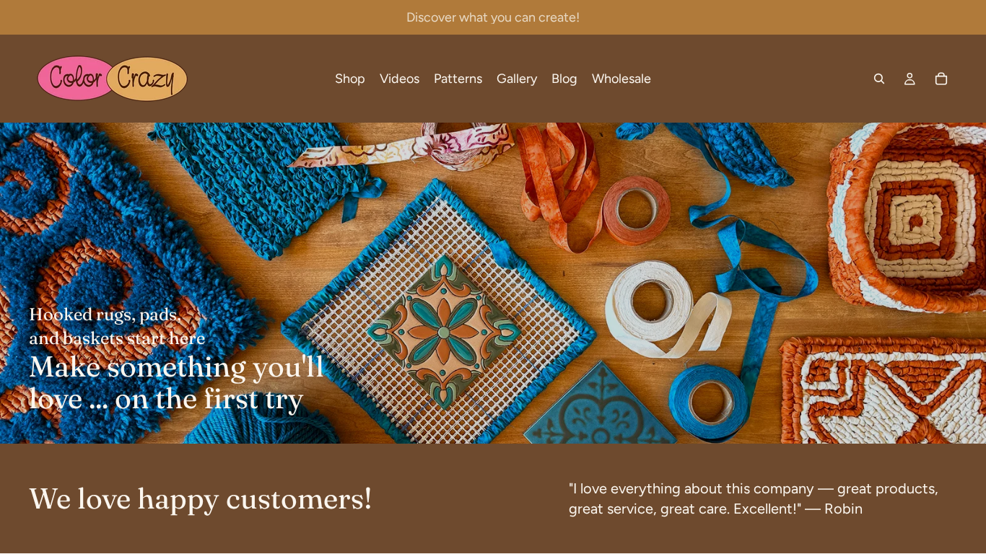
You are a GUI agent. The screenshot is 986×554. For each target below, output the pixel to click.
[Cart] (941, 78)
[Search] (879, 78)
